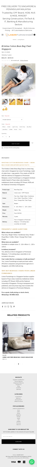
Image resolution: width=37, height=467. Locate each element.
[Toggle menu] (2, 34)
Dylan (18, 413)
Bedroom (18, 398)
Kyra (18, 410)
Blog (18, 386)
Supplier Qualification (18, 379)
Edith (18, 411)
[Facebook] (2, 306)
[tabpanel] (18, 342)
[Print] (8, 306)
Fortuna (18, 423)
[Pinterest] (14, 306)
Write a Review (24, 60)
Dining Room (18, 399)
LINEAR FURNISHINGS (18, 408)
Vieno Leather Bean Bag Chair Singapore (18, 357)
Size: (5, 115)
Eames (18, 416)
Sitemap (18, 389)
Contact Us (18, 384)
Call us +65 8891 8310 (18, 455)
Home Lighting (18, 381)
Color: (6, 124)
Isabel (18, 418)
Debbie (18, 421)
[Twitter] (11, 306)
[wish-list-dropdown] (32, 143)
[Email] (5, 306)
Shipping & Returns (18, 383)
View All (18, 424)
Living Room (18, 396)
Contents (18, 387)
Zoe (18, 419)
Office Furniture (18, 401)
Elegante (18, 415)
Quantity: (4, 133)
